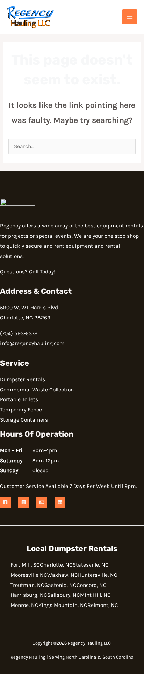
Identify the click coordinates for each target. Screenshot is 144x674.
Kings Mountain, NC (62, 605)
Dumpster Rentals (22, 379)
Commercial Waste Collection (37, 389)
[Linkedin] (60, 502)
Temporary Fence (21, 410)
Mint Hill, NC (95, 595)
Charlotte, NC (56, 565)
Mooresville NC (28, 575)
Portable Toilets (19, 399)
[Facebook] (5, 502)
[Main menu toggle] (129, 16)
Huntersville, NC (97, 575)
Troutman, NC (27, 585)
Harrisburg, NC (28, 595)
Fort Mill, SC (25, 565)
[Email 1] (41, 502)
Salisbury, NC (63, 595)
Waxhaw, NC (62, 575)
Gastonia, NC (60, 585)
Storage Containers (24, 420)
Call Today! (42, 272)
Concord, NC (92, 585)
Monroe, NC (24, 605)
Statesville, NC (91, 565)
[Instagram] (23, 502)
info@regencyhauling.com (32, 343)
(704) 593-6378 (19, 333)
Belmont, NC (102, 605)
